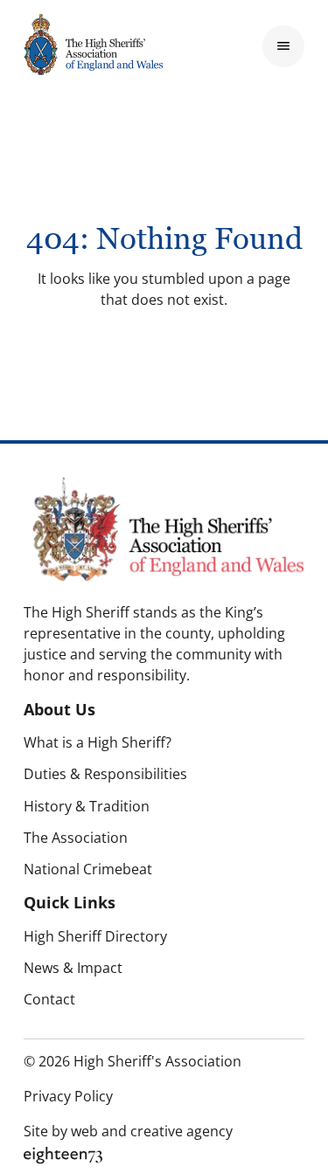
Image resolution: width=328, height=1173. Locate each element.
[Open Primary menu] (283, 46)
